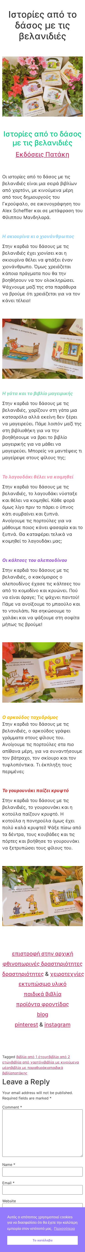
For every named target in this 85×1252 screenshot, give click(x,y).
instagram (57, 1024)
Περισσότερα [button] (64, 1229)
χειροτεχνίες (67, 974)
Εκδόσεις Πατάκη (42, 154)
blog (42, 1014)
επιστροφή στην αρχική (42, 953)
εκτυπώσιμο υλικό (42, 984)
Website (9, 1201)
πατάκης (19, 1073)
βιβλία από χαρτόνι (27, 1062)
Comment (12, 1107)
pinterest (26, 1024)
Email (8, 1183)
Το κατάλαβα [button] (43, 1240)
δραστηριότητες (23, 974)
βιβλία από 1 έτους (32, 1056)
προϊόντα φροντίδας (42, 1004)
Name (8, 1164)
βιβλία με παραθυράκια (30, 1067)
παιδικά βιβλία (42, 994)
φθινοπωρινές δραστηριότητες (42, 963)
